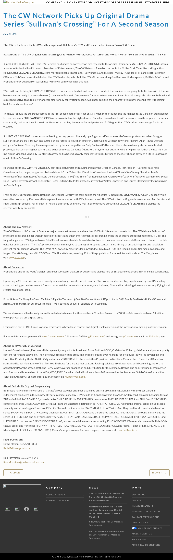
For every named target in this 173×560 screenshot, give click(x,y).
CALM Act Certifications (145, 517)
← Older (13, 472)
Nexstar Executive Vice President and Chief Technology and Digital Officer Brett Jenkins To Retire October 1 (105, 511)
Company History (55, 494)
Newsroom (84, 2)
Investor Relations (142, 506)
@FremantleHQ (96, 336)
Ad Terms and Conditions (146, 545)
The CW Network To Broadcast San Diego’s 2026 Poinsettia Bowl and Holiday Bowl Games (106, 497)
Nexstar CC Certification (146, 511)
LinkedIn (153, 336)
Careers (136, 500)
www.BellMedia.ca (127, 430)
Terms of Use (139, 539)
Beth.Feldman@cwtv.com (17, 448)
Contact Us (138, 494)
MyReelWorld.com (75, 376)
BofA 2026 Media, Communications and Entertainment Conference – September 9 (106, 534)
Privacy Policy (140, 522)
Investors (101, 2)
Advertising (159, 2)
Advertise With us (142, 533)
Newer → (159, 472)
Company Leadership (57, 500)
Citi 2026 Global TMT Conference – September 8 (107, 523)
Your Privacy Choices (150, 528)
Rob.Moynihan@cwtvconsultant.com (23, 462)
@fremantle (129, 336)
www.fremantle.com (53, 336)
